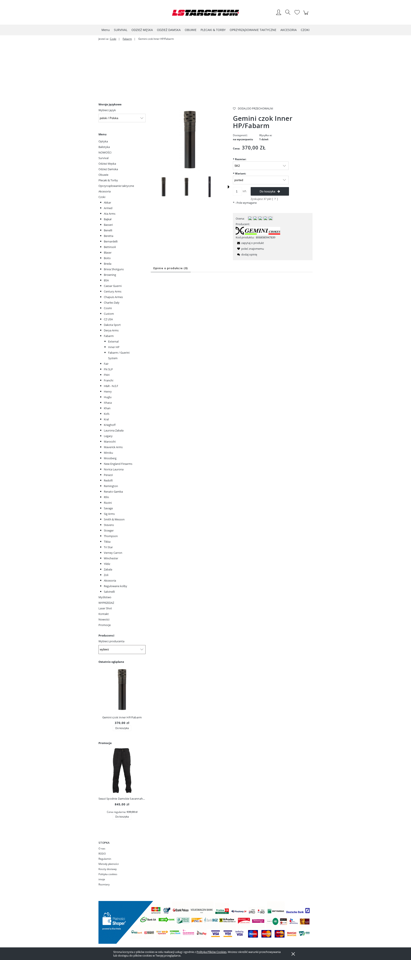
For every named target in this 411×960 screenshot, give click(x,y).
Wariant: (239, 173)
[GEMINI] (258, 230)
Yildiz (107, 564)
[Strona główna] (205, 13)
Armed (108, 208)
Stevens (109, 525)
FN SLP (108, 369)
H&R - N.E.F (111, 386)
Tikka (107, 542)
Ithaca (108, 403)
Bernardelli (111, 241)
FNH (107, 375)
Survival (103, 158)
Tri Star (108, 547)
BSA (106, 280)
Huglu (108, 397)
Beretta (108, 236)
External (113, 341)
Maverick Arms (113, 447)
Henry (108, 391)
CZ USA (108, 319)
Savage (108, 508)
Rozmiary (104, 884)
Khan (107, 408)
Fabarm (109, 336)
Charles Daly (111, 302)
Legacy (108, 436)
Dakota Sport (112, 325)
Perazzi (108, 475)
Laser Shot (105, 608)
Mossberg (110, 458)
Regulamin (104, 859)
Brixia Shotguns (114, 269)
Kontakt (103, 614)
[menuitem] (106, 30)
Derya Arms (111, 330)
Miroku (108, 453)
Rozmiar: (239, 159)
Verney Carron (113, 553)
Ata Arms (109, 214)
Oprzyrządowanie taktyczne (116, 186)
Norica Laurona (114, 469)
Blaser (108, 252)
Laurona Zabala (114, 430)
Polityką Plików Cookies (211, 952)
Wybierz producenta (111, 641)
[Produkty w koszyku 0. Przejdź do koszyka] (306, 15)
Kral (106, 419)
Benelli (108, 230)
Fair (106, 364)
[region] (205, 70)
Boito (107, 258)
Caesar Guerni (113, 286)
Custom (109, 314)
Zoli (106, 575)
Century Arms (112, 291)
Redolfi (108, 480)
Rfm (106, 497)
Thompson (111, 536)
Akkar (107, 202)
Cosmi (108, 308)
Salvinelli (109, 592)
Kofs (106, 414)
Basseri (108, 225)
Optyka (103, 141)
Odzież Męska (107, 163)
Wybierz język (107, 110)
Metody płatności (108, 864)
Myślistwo (104, 597)
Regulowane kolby (115, 586)
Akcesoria (104, 191)
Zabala (108, 569)
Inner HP (113, 347)
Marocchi (110, 441)
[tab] (171, 268)
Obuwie (103, 175)
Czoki (101, 197)
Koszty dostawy (107, 869)
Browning (110, 275)
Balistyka (104, 147)
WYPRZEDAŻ (106, 603)
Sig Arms (109, 514)
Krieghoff (110, 425)
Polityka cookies (107, 874)
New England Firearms (118, 464)
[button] (228, 187)
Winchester (111, 558)
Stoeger (109, 530)
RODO (102, 853)
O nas (101, 848)
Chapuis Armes (113, 297)
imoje (101, 879)
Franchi (108, 380)
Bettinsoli (110, 247)
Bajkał (107, 219)
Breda (107, 264)
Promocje (104, 625)
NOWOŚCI (105, 152)
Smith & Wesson (114, 519)
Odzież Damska (108, 169)
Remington (111, 486)
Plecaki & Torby (108, 180)
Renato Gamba (113, 491)
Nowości (103, 619)
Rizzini (108, 503)
